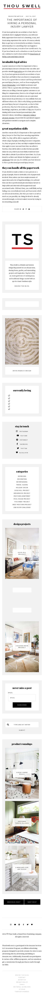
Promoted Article (15, 16)
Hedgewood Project (22, 493)
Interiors (22, 476)
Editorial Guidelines (22, 987)
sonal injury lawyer (17, 57)
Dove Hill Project (22, 490)
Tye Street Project (22, 502)
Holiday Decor (22, 487)
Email (10, 692)
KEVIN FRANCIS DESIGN (22, 370)
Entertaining (21, 482)
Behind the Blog (22, 286)
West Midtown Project (22, 504)
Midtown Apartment (22, 496)
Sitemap (22, 989)
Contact (21, 977)
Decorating (22, 479)
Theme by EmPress (22, 991)
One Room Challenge (22, 507)
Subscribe (22, 705)
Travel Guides (22, 485)
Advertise (22, 979)
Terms (22, 984)
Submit (22, 730)
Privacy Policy (22, 982)
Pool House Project (22, 499)
